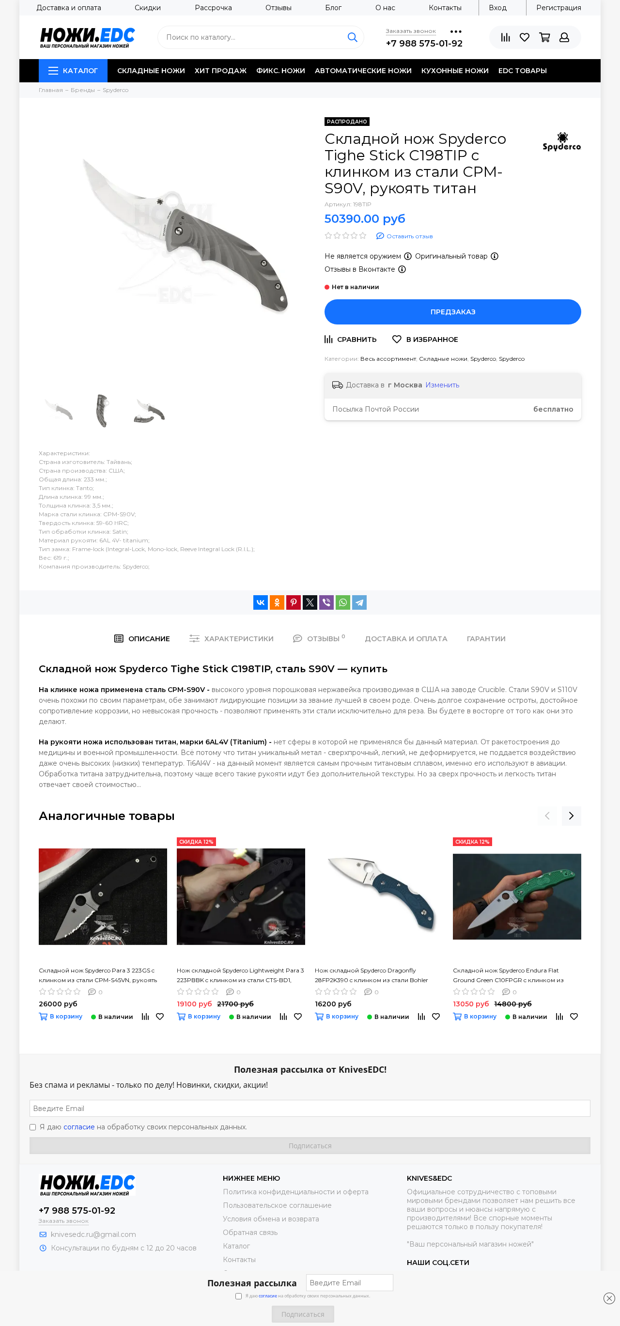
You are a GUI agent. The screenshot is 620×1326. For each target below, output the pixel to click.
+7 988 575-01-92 (424, 43)
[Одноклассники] (277, 602)
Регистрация (558, 7)
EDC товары (522, 70)
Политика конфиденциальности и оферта (296, 1191)
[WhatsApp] (343, 602)
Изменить (442, 385)
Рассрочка (213, 7)
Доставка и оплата (68, 7)
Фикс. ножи (280, 70)
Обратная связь (250, 1232)
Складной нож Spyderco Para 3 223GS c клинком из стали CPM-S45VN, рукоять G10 (98, 976)
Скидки (148, 7)
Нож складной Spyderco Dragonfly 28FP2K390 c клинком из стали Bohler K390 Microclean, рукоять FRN (371, 976)
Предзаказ (453, 312)
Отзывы (278, 7)
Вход (498, 7)
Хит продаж (221, 70)
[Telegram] (359, 602)
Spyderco (483, 358)
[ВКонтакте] (260, 602)
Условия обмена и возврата (271, 1219)
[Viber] (326, 602)
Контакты (445, 7)
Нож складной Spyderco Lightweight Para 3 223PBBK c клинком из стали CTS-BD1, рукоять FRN (240, 976)
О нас (385, 7)
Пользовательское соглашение (277, 1205)
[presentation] (547, 816)
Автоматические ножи (363, 70)
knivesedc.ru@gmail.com (93, 1234)
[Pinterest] (293, 602)
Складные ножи (151, 70)
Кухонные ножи (455, 70)
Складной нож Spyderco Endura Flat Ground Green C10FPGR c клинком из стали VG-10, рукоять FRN (508, 976)
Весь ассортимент (388, 358)
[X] (310, 602)
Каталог (80, 70)
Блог (333, 7)
